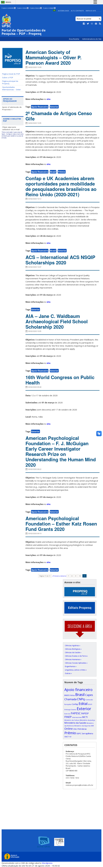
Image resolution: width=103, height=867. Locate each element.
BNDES (67, 695)
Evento (73, 710)
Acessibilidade (63, 11)
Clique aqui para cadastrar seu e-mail (10, 128)
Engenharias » (70, 666)
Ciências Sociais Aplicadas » (76, 663)
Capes (89, 695)
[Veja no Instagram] (96, 24)
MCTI (85, 717)
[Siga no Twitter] (88, 24)
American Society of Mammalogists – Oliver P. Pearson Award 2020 (53, 57)
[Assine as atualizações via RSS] (100, 24)
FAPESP (85, 713)
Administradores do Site (91, 39)
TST (70, 737)
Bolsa (72, 695)
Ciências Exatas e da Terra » (76, 656)
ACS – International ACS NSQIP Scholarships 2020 (60, 260)
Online (68, 728)
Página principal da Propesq (10, 82)
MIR (92, 726)
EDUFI (90, 704)
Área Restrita (74, 39)
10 (80, 576)
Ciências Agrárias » (72, 645)
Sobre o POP (7, 77)
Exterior (54, 106)
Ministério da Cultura (71, 720)
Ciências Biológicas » (73, 649)
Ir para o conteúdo (8, 8)
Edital (83, 703)
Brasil (8, 2)
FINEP (68, 717)
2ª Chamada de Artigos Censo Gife (58, 116)
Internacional (77, 717)
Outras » (68, 673)
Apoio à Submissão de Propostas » (12, 108)
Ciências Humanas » (73, 659)
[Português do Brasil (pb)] (54, 11)
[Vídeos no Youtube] (92, 24)
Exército (67, 714)
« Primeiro (56, 576)
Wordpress (47, 863)
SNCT (66, 736)
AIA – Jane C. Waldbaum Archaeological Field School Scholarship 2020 (56, 321)
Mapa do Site (91, 11)
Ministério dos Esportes (82, 726)
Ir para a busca (35, 8)
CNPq (81, 699)
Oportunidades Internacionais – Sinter (11, 88)
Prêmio (61, 171)
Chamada (70, 699)
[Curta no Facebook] (84, 24)
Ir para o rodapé (49, 8)
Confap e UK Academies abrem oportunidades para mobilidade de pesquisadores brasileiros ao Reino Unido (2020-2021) (60, 186)
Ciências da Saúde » (73, 652)
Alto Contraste (77, 11)
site (48, 99)
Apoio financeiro (39, 106)
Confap (75, 704)
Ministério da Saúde (75, 722)
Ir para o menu (22, 8)
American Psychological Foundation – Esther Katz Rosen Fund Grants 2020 (61, 523)
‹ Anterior (63, 576)
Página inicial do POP (11, 74)
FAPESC (76, 713)
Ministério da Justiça (87, 720)
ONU (75, 729)
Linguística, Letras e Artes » (76, 670)
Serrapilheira (87, 733)
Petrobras (82, 729)
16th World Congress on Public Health (59, 380)
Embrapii (67, 710)
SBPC (78, 733)
